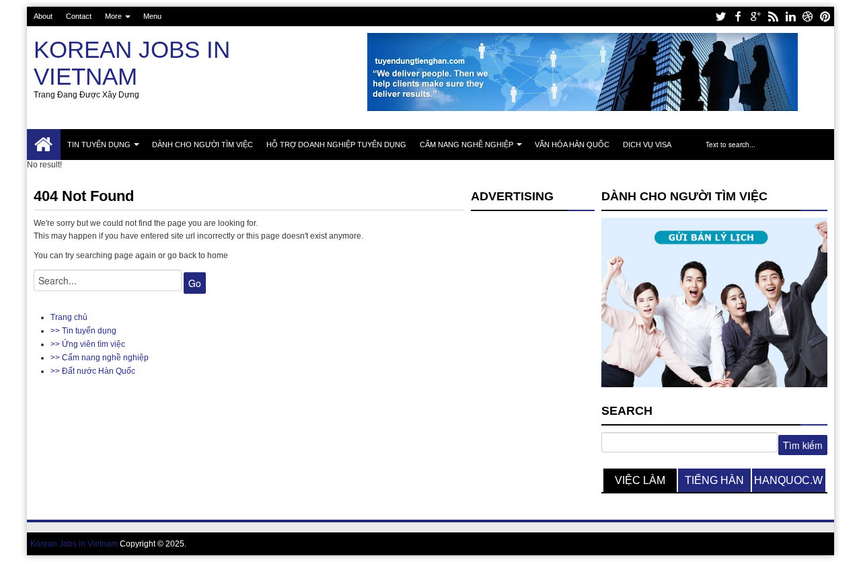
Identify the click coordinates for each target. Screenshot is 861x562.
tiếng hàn (714, 480)
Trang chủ (44, 144)
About (43, 16)
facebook (738, 16)
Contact (78, 16)
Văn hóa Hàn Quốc (572, 144)
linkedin (790, 16)
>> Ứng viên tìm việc (87, 344)
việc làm (640, 480)
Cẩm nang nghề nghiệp (466, 144)
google (755, 16)
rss (773, 16)
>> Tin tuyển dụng (83, 330)
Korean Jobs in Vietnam (132, 62)
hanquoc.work (788, 483)
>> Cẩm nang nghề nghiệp (99, 357)
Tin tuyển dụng (98, 144)
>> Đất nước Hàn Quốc (92, 371)
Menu (152, 16)
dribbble (808, 16)
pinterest (825, 16)
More (113, 16)
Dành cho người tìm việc (202, 144)
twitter (720, 16)
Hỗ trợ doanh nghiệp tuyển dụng (336, 144)
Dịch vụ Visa (647, 144)
